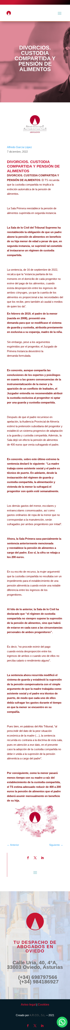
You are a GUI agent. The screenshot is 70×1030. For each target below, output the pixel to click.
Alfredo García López (19, 147)
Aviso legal (28, 1004)
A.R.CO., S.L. (37, 1015)
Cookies (43, 1004)
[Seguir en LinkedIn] (42, 858)
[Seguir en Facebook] (28, 858)
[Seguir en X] (35, 858)
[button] (62, 1022)
